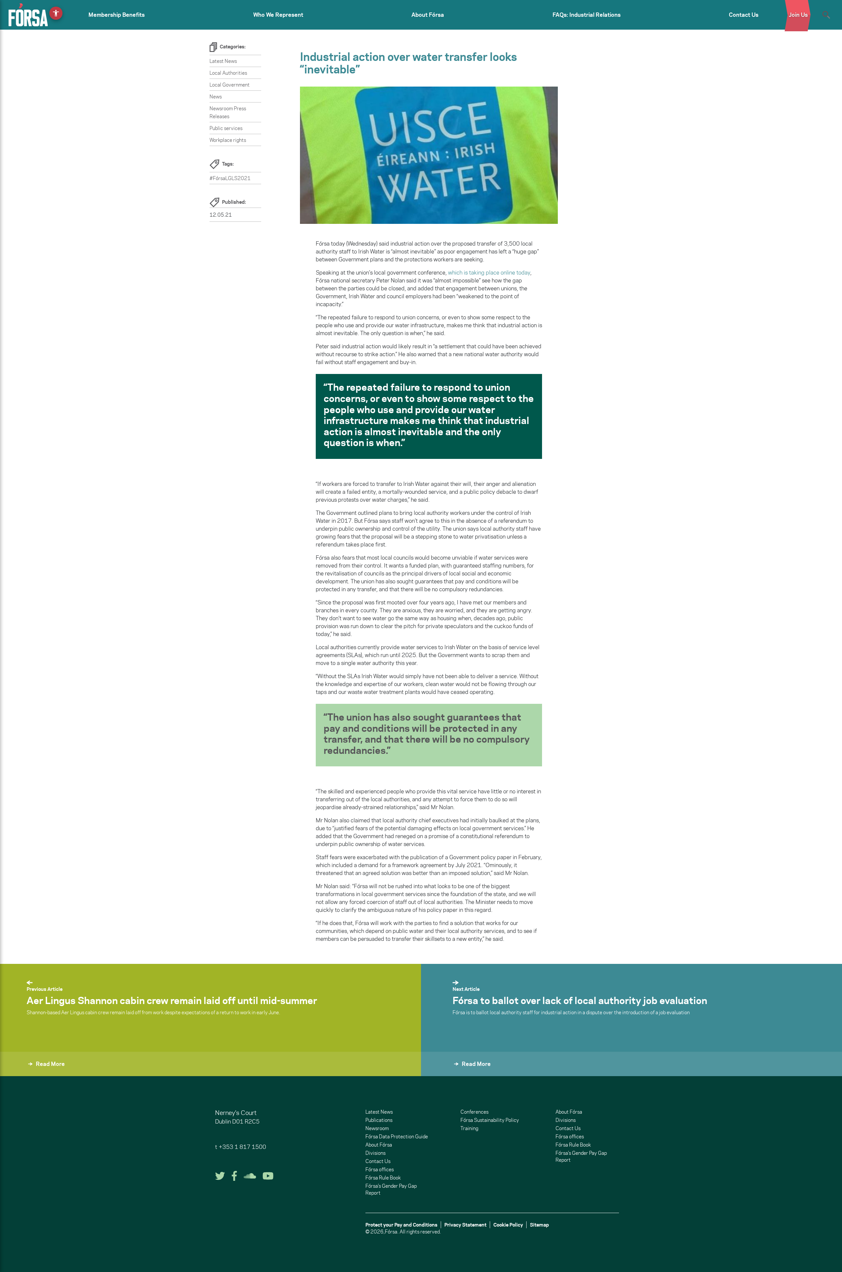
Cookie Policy (508, 1224)
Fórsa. (392, 1231)
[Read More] (437, 1072)
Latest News (223, 61)
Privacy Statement (465, 1224)
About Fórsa (427, 15)
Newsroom (377, 1128)
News (216, 96)
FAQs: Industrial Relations (587, 15)
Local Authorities (228, 72)
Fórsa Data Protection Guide (396, 1136)
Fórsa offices (379, 1169)
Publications (378, 1120)
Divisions (375, 1153)
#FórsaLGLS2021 (230, 178)
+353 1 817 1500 (242, 1147)
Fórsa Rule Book (383, 1177)
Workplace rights (228, 140)
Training (469, 1128)
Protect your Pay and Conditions (401, 1224)
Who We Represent (278, 15)
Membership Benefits (116, 15)
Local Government (230, 84)
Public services (226, 128)
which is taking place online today (489, 273)
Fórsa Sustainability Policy (489, 1120)
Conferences (474, 1111)
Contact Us (743, 15)
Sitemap (539, 1224)
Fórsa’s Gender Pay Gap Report (391, 1189)
